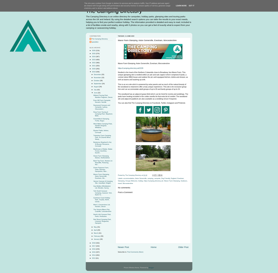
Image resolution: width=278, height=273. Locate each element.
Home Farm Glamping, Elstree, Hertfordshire (101, 157)
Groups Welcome (131, 181)
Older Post (183, 247)
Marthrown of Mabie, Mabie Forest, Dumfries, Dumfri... (102, 151)
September (98, 83)
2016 (94, 249)
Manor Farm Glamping (172, 181)
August (96, 86)
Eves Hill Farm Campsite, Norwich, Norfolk (102, 101)
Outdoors (184, 181)
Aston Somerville (141, 178)
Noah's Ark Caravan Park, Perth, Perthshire (102, 215)
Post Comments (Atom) (135, 252)
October (97, 80)
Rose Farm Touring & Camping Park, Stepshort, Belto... (103, 114)
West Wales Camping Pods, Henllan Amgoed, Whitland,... (102, 125)
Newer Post (123, 247)
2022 (94, 63)
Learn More (181, 6)
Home (153, 247)
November (97, 77)
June (96, 93)
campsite (157, 178)
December (97, 74)
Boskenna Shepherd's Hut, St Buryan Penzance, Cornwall (102, 144)
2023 (94, 59)
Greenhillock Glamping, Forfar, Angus (101, 119)
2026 (94, 50)
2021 (94, 66)
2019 (94, 72)
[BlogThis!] (155, 175)
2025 (94, 53)
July (95, 90)
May (95, 227)
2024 (94, 56)
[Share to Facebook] (159, 175)
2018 (94, 243)
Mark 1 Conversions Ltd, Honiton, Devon (101, 205)
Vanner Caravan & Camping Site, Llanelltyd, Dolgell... (103, 182)
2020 (94, 69)
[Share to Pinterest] (161, 175)
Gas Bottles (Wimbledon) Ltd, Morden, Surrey (102, 187)
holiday (140, 181)
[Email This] (153, 175)
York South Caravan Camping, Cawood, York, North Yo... (102, 193)
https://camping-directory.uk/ (153, 181)
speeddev (95, 42)
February (97, 236)
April (95, 230)
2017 (94, 246)
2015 (94, 252)
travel (120, 183)
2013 (94, 258)
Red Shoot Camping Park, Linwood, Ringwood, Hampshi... (102, 221)
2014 (94, 255)
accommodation (128, 178)
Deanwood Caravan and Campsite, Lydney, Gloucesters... (101, 107)
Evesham (180, 178)
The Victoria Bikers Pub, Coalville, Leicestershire (102, 210)
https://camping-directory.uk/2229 (130, 68)
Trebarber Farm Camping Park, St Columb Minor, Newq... (102, 137)
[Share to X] (157, 175)
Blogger (151, 267)
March (96, 233)
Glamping (121, 181)
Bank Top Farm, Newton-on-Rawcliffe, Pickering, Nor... (103, 162)
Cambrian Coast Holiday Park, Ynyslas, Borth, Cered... (101, 199)
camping (150, 178)
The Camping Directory (100, 39)
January (97, 239)
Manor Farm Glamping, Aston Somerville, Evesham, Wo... (101, 176)
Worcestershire (128, 183)
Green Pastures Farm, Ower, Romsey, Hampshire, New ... (101, 169)
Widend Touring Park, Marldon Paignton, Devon (103, 96)
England (173, 178)
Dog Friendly (165, 178)
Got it (191, 6)
